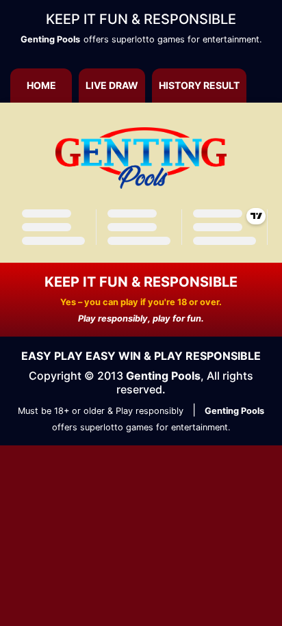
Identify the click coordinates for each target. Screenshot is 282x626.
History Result (199, 85)
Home (41, 85)
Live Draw (112, 85)
